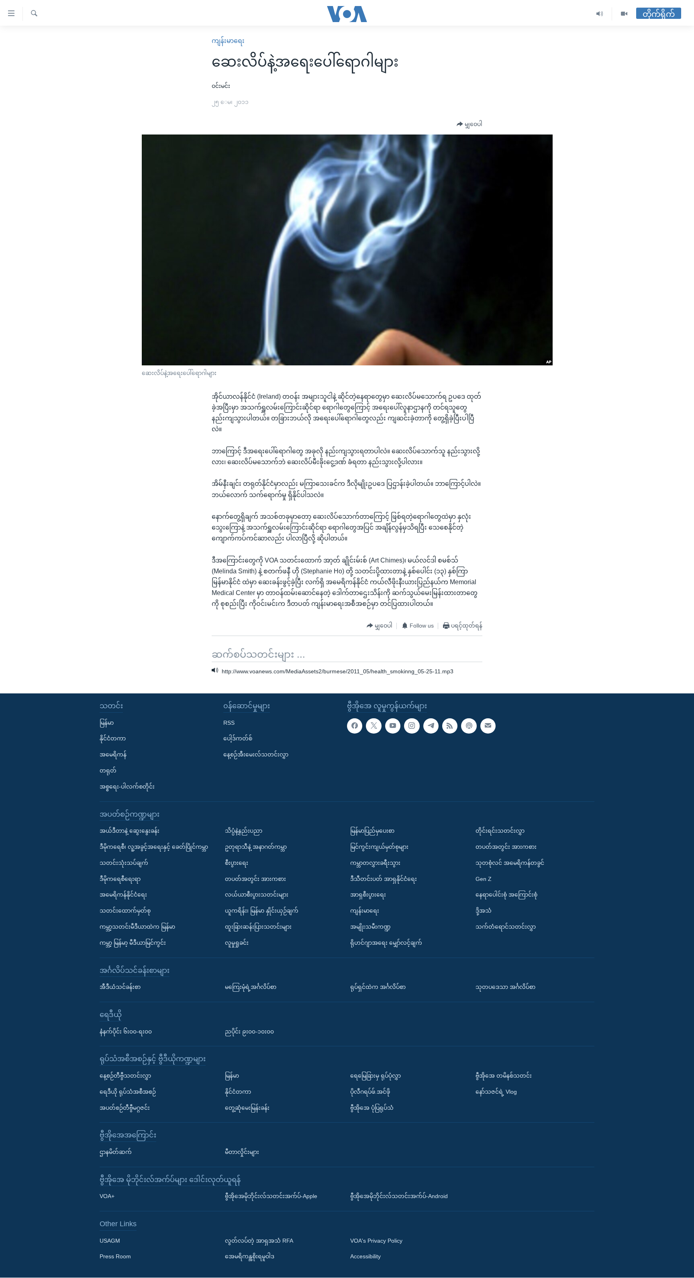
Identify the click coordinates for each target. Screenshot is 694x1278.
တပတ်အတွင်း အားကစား (255, 879)
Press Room (115, 1257)
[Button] (469, 124)
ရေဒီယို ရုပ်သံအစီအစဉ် (128, 1091)
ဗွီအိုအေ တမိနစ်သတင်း (504, 1075)
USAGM (110, 1240)
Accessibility (365, 1257)
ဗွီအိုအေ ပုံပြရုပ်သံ (372, 1108)
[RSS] (449, 726)
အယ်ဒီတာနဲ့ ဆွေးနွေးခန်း (129, 831)
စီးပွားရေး (236, 863)
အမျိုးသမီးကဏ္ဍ (370, 926)
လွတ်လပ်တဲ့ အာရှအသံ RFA (259, 1240)
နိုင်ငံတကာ (113, 739)
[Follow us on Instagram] (411, 726)
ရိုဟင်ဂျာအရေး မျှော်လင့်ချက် (386, 943)
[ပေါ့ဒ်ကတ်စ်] (468, 726)
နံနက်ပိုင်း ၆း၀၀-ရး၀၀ (126, 1031)
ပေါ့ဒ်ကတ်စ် (237, 739)
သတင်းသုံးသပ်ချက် (124, 863)
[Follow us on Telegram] (431, 726)
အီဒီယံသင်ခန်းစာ (120, 987)
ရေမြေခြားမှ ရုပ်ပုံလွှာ (375, 1075)
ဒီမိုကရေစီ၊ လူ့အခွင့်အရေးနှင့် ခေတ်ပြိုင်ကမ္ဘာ (154, 847)
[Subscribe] (488, 726)
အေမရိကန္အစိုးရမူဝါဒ (249, 1257)
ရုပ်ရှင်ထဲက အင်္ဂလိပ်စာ (378, 987)
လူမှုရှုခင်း (237, 943)
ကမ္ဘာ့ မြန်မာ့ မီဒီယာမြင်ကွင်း (133, 943)
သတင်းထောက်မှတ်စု (125, 911)
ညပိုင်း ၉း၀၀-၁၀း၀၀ (249, 1031)
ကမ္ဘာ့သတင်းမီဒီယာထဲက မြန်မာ (137, 926)
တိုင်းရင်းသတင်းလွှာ (500, 831)
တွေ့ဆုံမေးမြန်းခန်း (247, 1108)
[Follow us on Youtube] (392, 726)
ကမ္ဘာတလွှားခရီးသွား (375, 863)
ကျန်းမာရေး (228, 40)
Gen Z (484, 879)
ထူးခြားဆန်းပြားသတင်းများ (258, 926)
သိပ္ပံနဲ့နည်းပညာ (243, 831)
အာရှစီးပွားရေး (368, 895)
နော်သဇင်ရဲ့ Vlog (496, 1091)
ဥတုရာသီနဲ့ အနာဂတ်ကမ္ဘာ (256, 847)
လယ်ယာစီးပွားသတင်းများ (256, 895)
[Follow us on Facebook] (354, 726)
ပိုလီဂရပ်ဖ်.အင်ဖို (370, 1091)
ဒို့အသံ (484, 911)
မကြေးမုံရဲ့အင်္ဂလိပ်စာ (250, 987)
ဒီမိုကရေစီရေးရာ (120, 879)
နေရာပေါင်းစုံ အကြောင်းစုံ (506, 895)
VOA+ (107, 1196)
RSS (229, 723)
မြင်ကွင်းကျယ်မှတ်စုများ (379, 847)
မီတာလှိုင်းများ (242, 1152)
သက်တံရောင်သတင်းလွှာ (506, 926)
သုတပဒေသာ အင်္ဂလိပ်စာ (505, 987)
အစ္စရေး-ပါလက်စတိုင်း (127, 786)
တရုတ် (108, 770)
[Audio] (600, 13)
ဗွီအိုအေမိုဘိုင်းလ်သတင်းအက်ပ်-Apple (271, 1196)
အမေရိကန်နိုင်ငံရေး (123, 895)
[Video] (624, 13)
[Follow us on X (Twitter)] (373, 726)
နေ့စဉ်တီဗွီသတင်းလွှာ (125, 1075)
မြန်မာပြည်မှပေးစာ (372, 831)
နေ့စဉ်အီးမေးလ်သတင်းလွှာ (255, 755)
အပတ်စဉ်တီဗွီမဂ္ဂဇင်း (125, 1108)
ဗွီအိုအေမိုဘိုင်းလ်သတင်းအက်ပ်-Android (399, 1196)
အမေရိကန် (113, 755)
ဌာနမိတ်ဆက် (116, 1152)
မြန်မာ (107, 723)
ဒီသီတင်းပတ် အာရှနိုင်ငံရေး (383, 879)
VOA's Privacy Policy (376, 1240)
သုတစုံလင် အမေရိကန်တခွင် (510, 863)
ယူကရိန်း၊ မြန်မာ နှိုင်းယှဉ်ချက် (261, 911)
